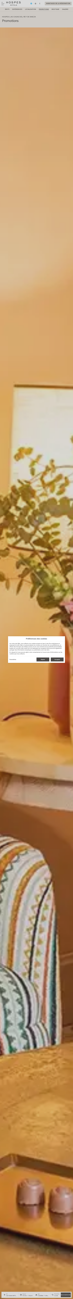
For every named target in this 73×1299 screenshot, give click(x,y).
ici (16, 652)
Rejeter (43, 659)
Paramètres (12, 659)
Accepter (57, 659)
